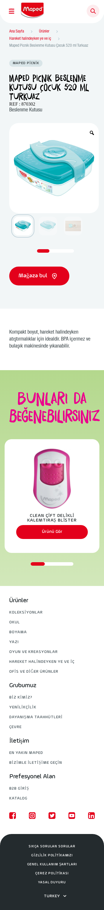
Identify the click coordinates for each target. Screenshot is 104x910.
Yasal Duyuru (52, 882)
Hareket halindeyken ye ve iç (42, 662)
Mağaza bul (33, 276)
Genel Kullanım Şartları (52, 864)
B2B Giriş (19, 788)
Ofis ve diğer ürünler (33, 672)
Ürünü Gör (52, 531)
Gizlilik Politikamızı (52, 855)
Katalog (18, 798)
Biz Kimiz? (20, 697)
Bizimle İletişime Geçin (35, 763)
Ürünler (18, 601)
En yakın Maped (26, 753)
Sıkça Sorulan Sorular (52, 846)
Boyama (18, 632)
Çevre (15, 727)
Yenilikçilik (22, 707)
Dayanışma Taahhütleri (36, 717)
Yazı (14, 642)
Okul (14, 622)
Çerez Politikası (52, 873)
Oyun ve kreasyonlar (33, 652)
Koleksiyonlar (26, 612)
